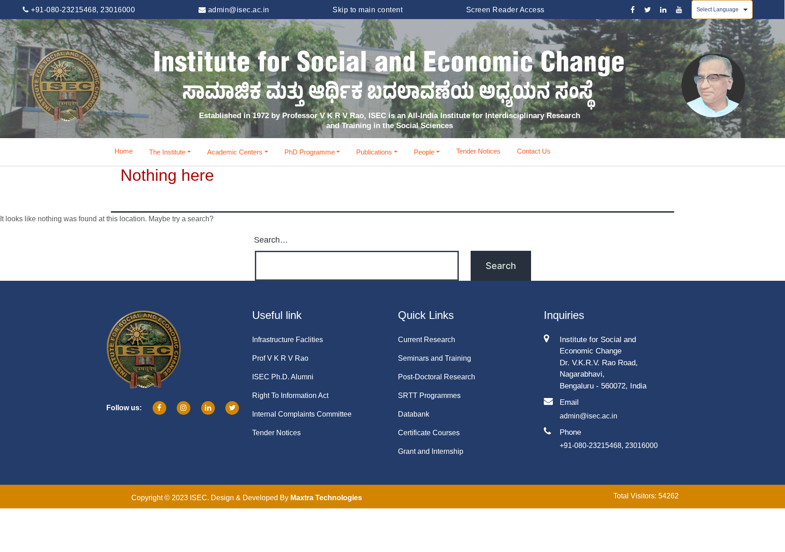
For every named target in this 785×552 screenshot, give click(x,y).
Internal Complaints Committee (302, 414)
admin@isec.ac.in (237, 10)
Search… (271, 239)
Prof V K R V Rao (280, 358)
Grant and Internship (430, 451)
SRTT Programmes (429, 395)
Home (123, 151)
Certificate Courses (429, 433)
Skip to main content (367, 10)
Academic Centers (235, 152)
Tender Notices (478, 151)
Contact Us (534, 151)
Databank (413, 414)
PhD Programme (309, 152)
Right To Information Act (290, 395)
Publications (374, 152)
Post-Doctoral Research (436, 377)
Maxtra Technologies (326, 498)
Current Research (426, 339)
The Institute (167, 152)
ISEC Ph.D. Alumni (282, 377)
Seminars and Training (434, 358)
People (424, 152)
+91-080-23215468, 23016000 (82, 10)
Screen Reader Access (505, 10)
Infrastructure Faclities (287, 339)
